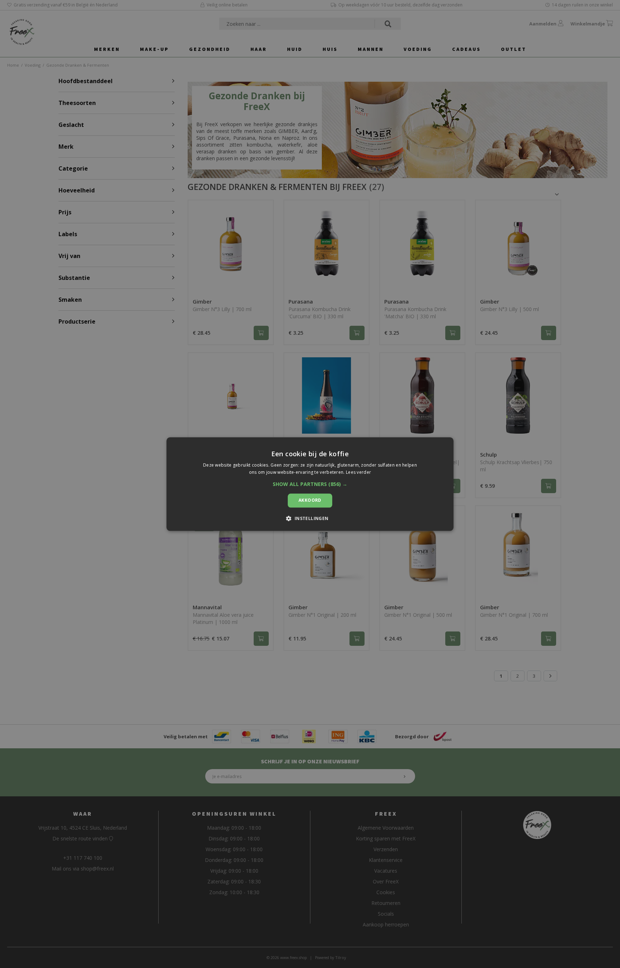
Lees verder (358, 472)
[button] (310, 484)
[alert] (310, 484)
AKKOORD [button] (310, 500)
